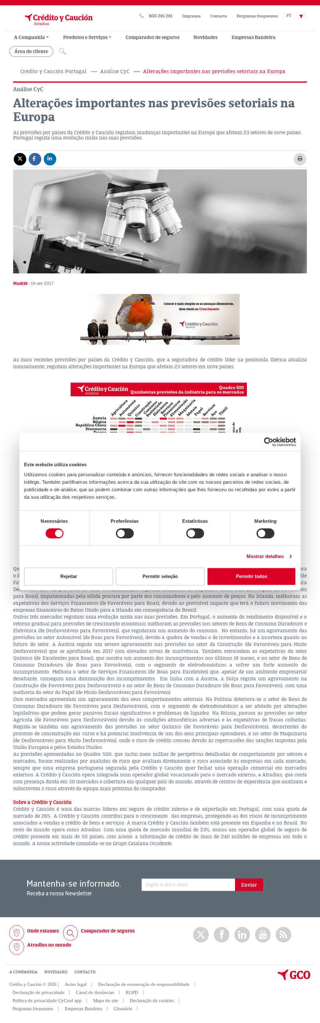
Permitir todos (251, 576)
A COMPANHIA (23, 972)
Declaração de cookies (152, 1000)
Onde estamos (43, 931)
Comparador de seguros (152, 37)
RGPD (132, 992)
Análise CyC (114, 71)
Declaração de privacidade (38, 992)
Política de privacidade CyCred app (47, 1000)
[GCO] (294, 979)
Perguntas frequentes (257, 16)
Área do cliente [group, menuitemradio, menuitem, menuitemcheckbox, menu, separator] (31, 51)
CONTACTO (85, 972)
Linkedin (242, 935)
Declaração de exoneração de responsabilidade (144, 984)
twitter (201, 934)
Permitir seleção (160, 576)
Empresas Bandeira (254, 37)
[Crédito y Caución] (51, 28)
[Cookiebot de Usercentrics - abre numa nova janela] (268, 442)
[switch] (125, 533)
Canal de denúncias (95, 992)
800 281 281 (160, 16)
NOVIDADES (56, 972)
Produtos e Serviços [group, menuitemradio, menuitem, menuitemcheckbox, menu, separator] (85, 37)
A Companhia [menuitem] (29, 37)
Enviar (249, 885)
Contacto (218, 16)
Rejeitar (68, 576)
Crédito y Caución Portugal (53, 71)
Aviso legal (76, 984)
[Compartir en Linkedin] (50, 159)
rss (283, 935)
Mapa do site (105, 1000)
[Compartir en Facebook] (35, 159)
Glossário (123, 1008)
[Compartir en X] (20, 159)
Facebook (221, 935)
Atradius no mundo (49, 945)
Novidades (205, 37)
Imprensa (191, 16)
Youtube (262, 935)
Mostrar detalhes (265, 556)
